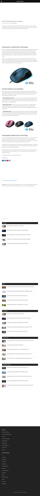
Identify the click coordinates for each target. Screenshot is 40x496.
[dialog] (20, 248)
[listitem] (20, 245)
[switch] (33, 247)
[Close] (38, 231)
